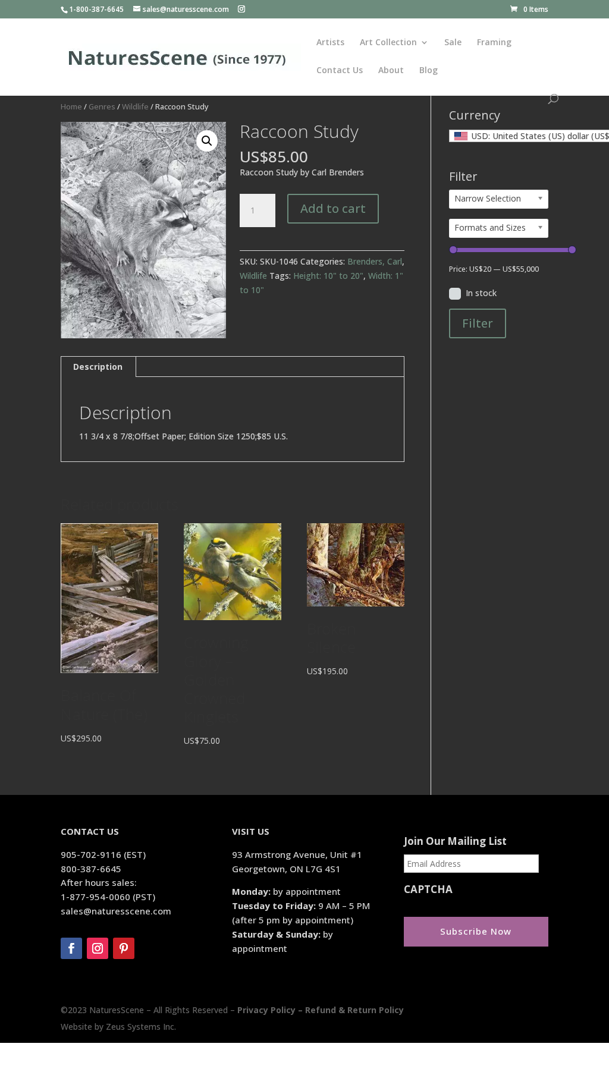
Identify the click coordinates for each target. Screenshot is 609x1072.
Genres (102, 106)
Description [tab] (98, 366)
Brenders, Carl (374, 261)
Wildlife (135, 106)
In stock (481, 292)
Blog (428, 71)
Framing (494, 43)
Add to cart (333, 208)
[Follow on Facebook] (71, 948)
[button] (207, 141)
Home (71, 106)
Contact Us (339, 71)
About (391, 71)
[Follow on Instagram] (97, 948)
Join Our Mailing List (455, 841)
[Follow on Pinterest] (123, 948)
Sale (453, 43)
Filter (477, 323)
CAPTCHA (428, 889)
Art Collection (388, 43)
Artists (330, 43)
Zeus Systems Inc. (141, 1026)
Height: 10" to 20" (328, 275)
